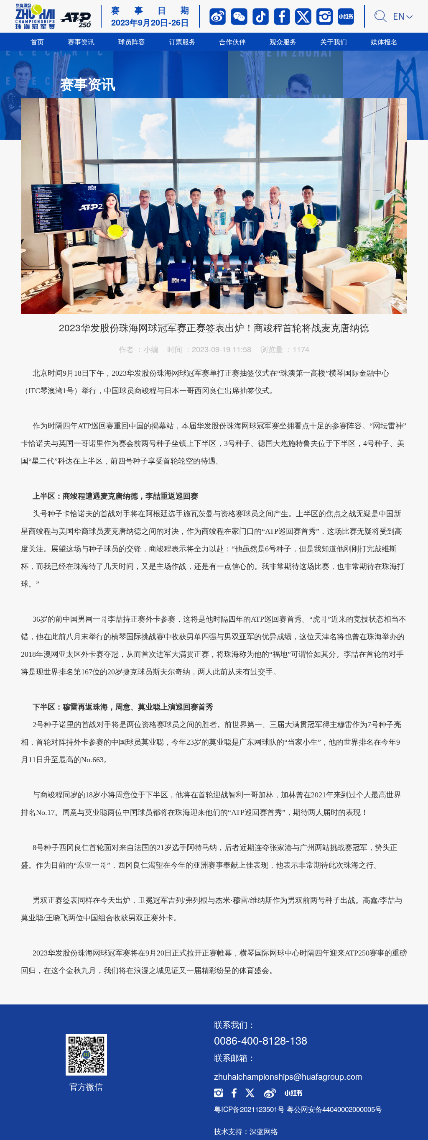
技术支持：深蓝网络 (246, 1131)
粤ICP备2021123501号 (249, 1109)
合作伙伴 (232, 41)
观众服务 (283, 41)
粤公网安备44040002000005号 (334, 1109)
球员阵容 (131, 41)
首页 (37, 41)
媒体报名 (384, 41)
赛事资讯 (81, 41)
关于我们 (333, 41)
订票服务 (182, 41)
